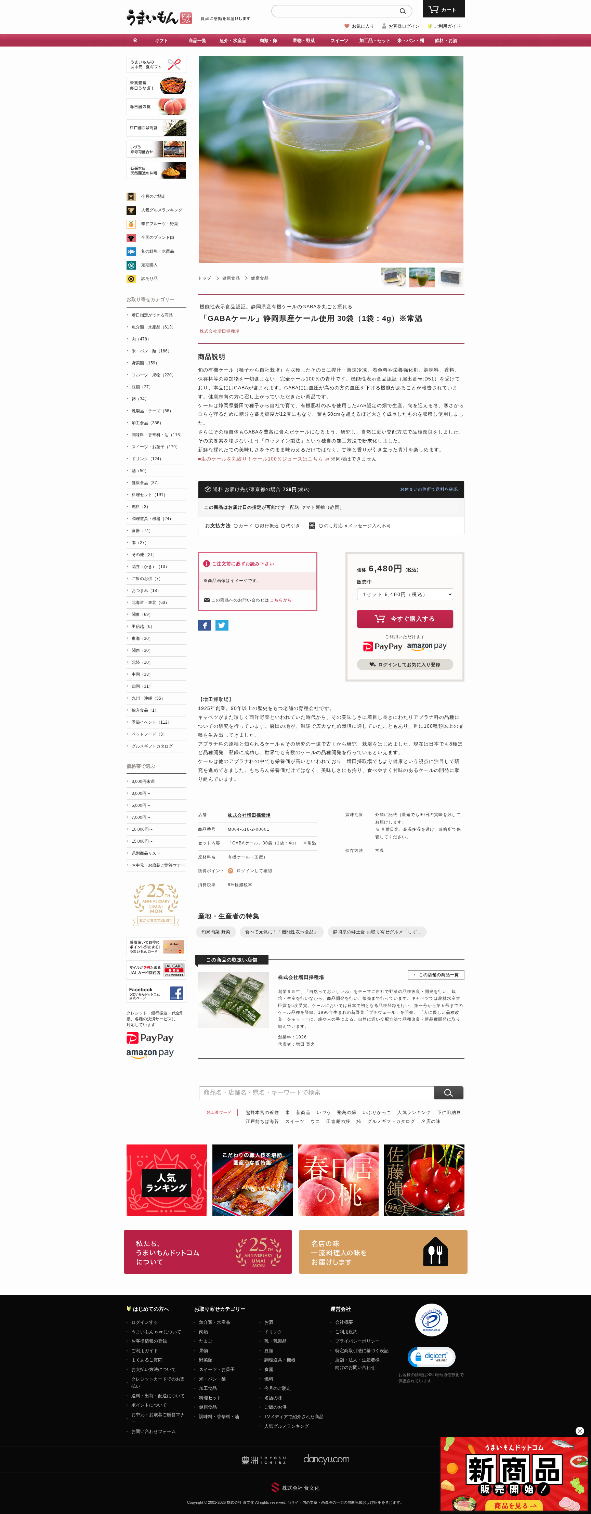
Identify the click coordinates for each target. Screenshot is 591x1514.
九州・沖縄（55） (148, 698)
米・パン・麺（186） (152, 351)
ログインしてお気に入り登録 (409, 664)
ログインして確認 (254, 870)
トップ (204, 278)
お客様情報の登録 (149, 1341)
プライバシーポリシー (357, 1341)
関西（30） (142, 650)
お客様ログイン (404, 26)
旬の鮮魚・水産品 (157, 251)
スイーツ (294, 1121)
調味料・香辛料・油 (219, 1416)
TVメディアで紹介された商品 (294, 1416)
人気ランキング (414, 1112)
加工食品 (208, 1388)
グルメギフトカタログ (391, 1121)
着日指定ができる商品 (152, 315)
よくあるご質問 (146, 1359)
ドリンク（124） (147, 458)
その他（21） (144, 554)
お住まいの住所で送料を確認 (429, 489)
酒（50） (140, 470)
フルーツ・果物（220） (154, 375)
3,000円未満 (143, 781)
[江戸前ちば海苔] (156, 132)
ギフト (161, 40)
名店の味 (431, 1121)
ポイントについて (149, 1405)
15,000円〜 (142, 841)
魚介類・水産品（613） (154, 327)
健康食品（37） (146, 482)
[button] (432, 1356)
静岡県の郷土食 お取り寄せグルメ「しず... (377, 931)
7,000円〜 (141, 817)
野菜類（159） (145, 363)
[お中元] (156, 69)
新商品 (303, 1112)
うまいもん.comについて (156, 1331)
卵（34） (140, 399)
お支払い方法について (153, 1369)
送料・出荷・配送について (158, 1395)
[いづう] (156, 153)
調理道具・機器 (280, 1359)
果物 (203, 1350)
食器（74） (142, 530)
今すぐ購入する (413, 619)
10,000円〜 (142, 829)
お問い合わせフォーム (153, 1431)
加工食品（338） (147, 422)
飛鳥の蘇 (346, 1112)
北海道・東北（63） (150, 602)
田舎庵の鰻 (338, 1121)
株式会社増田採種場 (220, 331)
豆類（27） (142, 387)
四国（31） (142, 686)
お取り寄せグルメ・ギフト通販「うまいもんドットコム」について (208, 1252)
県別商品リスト (146, 853)
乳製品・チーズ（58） (152, 411)
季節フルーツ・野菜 (159, 223)
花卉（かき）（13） (150, 566)
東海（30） (142, 638)
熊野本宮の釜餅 (262, 1112)
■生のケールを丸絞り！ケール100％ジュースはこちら (260, 459)
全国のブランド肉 (157, 237)
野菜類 (205, 1359)
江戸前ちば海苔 (262, 1121)
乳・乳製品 (275, 1341)
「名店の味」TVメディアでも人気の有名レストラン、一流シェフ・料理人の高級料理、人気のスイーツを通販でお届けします (383, 1252)
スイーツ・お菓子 (217, 1369)
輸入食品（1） (145, 710)
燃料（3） (141, 506)
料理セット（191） (150, 494)
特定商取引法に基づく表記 (362, 1350)
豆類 (268, 1350)
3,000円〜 (141, 793)
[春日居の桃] (156, 111)
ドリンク (273, 1331)
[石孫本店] (156, 175)
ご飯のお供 (275, 1407)
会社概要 (344, 1322)
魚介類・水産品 (214, 1322)
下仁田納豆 (449, 1112)
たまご (205, 1341)
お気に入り (363, 26)
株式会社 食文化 (300, 1488)
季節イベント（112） (152, 722)
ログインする (144, 1322)
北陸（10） (142, 662)
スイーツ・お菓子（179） (156, 446)
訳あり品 (149, 278)
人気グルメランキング (161, 210)
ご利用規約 (346, 1331)
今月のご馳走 (153, 196)
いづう (324, 1112)
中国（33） (142, 674)
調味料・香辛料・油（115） (158, 434)
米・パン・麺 (212, 1379)
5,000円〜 (141, 805)
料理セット (210, 1397)
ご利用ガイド (447, 26)
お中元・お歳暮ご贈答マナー (158, 865)
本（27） (140, 542)
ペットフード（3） (149, 734)
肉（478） (141, 339)
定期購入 (149, 264)
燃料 (268, 1379)
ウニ (315, 1121)
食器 (268, 1369)
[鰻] (156, 90)
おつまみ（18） (146, 590)
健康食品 (231, 278)
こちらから (281, 600)
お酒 (268, 1322)
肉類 (203, 1331)
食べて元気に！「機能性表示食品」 (281, 931)
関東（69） (142, 614)
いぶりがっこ (377, 1112)
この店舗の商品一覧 (439, 974)
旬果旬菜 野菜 (216, 931)
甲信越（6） (143, 626)
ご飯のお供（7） (147, 578)
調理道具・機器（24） (152, 518)
